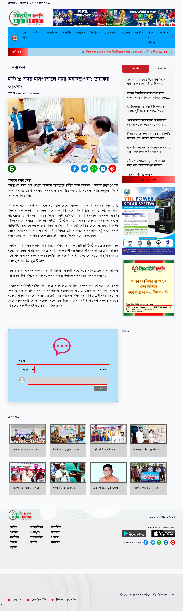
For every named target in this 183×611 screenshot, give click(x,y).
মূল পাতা (25, 35)
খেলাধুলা (35, 532)
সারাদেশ (80, 32)
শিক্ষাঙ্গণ (55, 537)
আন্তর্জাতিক (52, 32)
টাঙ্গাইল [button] (94, 32)
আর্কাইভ (55, 542)
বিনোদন (126, 32)
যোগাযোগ (17, 600)
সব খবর (147, 180)
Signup (103, 369)
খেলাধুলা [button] (109, 32)
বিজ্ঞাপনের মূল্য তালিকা (66, 600)
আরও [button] (163, 32)
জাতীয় (13, 527)
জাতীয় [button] (36, 32)
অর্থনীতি (139, 32)
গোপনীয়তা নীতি (39, 600)
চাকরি (33, 542)
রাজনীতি (67, 32)
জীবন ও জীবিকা (151, 37)
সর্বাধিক (162, 68)
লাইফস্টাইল (36, 537)
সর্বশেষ (135, 68)
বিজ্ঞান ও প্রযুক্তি (15, 544)
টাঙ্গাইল (14, 532)
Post (100, 388)
